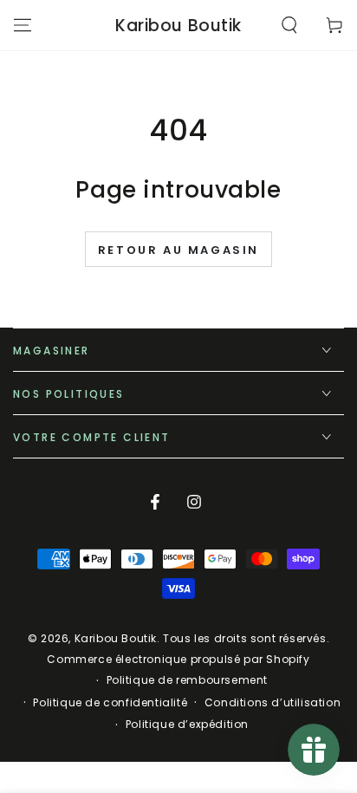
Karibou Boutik (116, 638)
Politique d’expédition (187, 724)
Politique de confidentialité (110, 703)
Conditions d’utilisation (272, 703)
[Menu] (22, 25)
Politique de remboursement (188, 680)
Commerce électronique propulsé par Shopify (178, 659)
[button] (289, 25)
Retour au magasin (178, 250)
